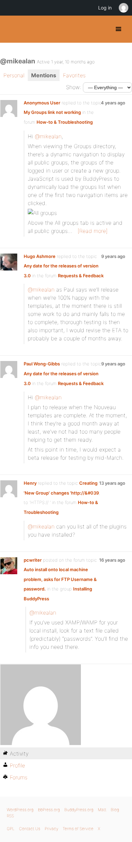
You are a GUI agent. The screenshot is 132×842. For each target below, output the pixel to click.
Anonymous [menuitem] (123, 8)
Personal (13, 75)
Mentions (43, 75)
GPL (11, 828)
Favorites (74, 75)
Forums (18, 777)
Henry (30, 483)
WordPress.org (20, 809)
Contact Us (29, 828)
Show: (73, 87)
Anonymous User (42, 102)
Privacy (51, 828)
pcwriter (33, 560)
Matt (102, 809)
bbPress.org (49, 809)
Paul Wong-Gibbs (42, 363)
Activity (19, 753)
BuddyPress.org (11, 29)
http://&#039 (85, 493)
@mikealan (48, 136)
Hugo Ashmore (40, 256)
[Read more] (93, 230)
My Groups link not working (52, 112)
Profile (17, 765)
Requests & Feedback (81, 275)
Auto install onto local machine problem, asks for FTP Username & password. (60, 579)
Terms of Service (78, 828)
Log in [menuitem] (105, 8)
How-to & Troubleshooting (65, 122)
